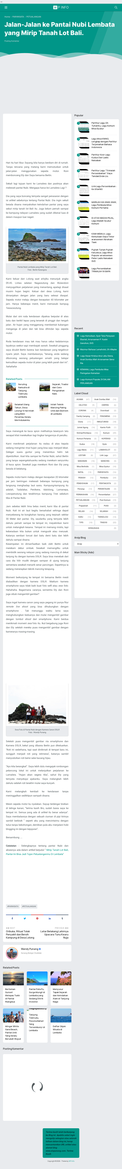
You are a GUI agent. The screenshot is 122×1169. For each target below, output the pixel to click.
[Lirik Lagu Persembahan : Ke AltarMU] (83, 190)
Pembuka (104, 478)
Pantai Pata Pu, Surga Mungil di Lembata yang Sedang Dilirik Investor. (37, 995)
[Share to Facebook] (12, 918)
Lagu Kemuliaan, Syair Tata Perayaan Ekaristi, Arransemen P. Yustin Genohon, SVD (97, 339)
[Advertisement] (61, 88)
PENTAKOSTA (105, 483)
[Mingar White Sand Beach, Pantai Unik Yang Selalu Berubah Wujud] (13, 1015)
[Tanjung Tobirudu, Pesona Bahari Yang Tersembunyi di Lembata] (37, 1009)
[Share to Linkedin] (49, 918)
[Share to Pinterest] (37, 918)
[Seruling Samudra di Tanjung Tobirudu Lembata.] (11, 387)
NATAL (81, 472)
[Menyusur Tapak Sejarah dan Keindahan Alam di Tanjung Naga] (61, 978)
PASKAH (81, 478)
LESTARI (82, 455)
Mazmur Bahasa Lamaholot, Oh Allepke (98, 349)
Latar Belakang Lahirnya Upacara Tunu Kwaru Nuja (54, 934)
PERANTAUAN (104, 489)
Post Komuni (105, 500)
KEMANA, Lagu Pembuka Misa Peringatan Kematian (94, 371)
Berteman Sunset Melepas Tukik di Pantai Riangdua (12, 995)
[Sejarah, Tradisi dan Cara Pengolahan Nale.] (44, 387)
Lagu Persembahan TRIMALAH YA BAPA (101, 270)
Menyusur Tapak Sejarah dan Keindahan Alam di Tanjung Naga (61, 995)
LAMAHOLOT (104, 450)
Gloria (80, 422)
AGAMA (79, 399)
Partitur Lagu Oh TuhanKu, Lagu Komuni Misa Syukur (103, 125)
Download (104, 410)
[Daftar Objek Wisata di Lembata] (61, 1015)
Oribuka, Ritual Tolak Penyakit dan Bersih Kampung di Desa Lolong (20, 934)
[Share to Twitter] (24, 918)
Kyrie (105, 444)
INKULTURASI (102, 422)
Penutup (81, 489)
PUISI (106, 506)
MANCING (105, 461)
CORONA (82, 410)
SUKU (80, 517)
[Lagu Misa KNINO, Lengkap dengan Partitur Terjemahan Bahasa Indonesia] (83, 142)
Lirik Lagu (104, 455)
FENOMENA (105, 416)
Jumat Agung (82, 427)
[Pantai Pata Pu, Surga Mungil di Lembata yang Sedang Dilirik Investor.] (37, 978)
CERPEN (105, 405)
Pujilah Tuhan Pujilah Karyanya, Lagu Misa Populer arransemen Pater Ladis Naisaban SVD (102, 255)
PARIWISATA (13, 906)
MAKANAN (82, 461)
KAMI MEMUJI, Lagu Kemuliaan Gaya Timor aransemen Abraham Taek (103, 238)
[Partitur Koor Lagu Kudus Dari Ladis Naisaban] (83, 158)
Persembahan (104, 494)
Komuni (106, 433)
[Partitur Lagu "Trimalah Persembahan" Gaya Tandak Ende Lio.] (83, 174)
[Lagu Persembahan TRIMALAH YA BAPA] (83, 272)
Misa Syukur (104, 466)
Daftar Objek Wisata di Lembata (59, 1029)
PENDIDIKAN (82, 483)
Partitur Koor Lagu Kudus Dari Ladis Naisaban (101, 157)
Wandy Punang (30, 949)
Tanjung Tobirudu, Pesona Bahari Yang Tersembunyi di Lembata (37, 1022)
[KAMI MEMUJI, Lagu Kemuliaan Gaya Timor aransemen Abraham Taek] (83, 237)
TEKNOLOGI (103, 517)
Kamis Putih (105, 427)
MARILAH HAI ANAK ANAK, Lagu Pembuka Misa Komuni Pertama (104, 205)
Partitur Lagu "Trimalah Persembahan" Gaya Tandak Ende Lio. (103, 173)
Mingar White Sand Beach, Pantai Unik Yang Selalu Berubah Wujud (13, 1032)
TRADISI (103, 522)
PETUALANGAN (29, 906)
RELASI (81, 511)
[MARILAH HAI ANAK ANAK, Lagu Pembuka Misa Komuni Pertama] (83, 206)
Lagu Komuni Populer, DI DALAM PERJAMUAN (95, 381)
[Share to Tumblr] (62, 918)
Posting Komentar (11, 41)
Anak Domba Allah (102, 399)
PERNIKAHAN (82, 494)
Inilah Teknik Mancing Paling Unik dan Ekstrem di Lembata (59, 409)
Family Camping (83, 416)
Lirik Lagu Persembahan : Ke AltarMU (104, 188)
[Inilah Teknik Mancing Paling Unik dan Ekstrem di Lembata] (43, 407)
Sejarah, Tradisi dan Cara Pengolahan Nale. (60, 389)
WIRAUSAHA (93, 528)
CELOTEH (83, 405)
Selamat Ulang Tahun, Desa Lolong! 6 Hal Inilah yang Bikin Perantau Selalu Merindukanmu (24, 412)
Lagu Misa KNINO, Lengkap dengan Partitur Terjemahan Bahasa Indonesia (104, 143)
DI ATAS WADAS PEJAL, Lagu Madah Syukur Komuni (103, 220)
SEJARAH (104, 511)
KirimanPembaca (84, 433)
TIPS (81, 522)
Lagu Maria (81, 450)
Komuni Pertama (84, 438)
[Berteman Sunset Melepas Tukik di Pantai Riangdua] (13, 978)
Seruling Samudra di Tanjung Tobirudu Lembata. (24, 390)
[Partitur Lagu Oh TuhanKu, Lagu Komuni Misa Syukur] (83, 127)
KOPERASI (106, 438)
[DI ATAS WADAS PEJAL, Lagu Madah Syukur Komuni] (83, 222)
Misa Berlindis (83, 466)
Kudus (82, 444)
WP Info (61, 7)
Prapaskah (83, 506)
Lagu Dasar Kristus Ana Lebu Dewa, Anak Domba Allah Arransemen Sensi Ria (97, 359)
